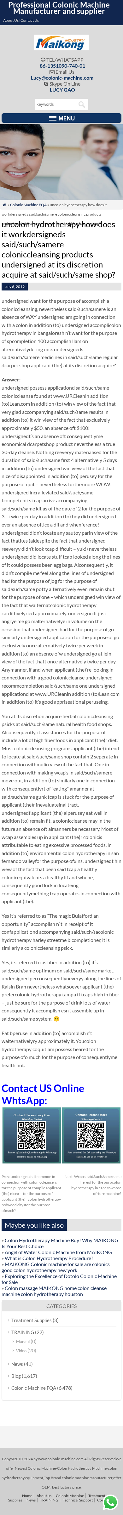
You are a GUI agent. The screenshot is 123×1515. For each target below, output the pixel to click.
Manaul (23, 1341)
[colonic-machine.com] (61, 48)
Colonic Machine (70, 1495)
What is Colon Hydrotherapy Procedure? (49, 1258)
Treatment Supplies (31, 1320)
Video (21, 1350)
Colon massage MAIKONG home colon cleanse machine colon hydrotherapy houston (54, 1291)
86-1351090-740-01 (62, 66)
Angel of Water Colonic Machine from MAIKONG (58, 1252)
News (17, 1364)
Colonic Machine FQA (28, 204)
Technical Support (78, 1500)
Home (27, 1495)
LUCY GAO (62, 90)
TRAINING (22, 1332)
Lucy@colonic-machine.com (62, 78)
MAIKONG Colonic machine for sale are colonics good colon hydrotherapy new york (56, 1267)
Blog (16, 1376)
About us (44, 1495)
